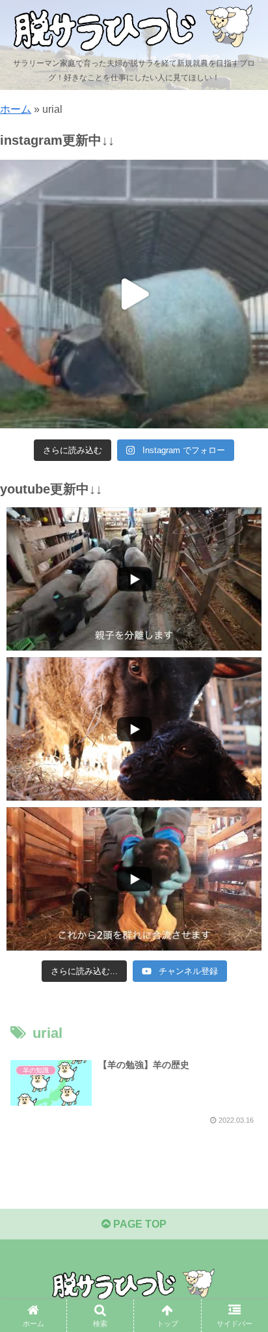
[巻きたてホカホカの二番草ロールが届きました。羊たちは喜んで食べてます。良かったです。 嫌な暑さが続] (134, 294)
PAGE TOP (139, 1224)
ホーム (15, 109)
